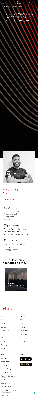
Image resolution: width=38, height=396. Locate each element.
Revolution (24, 331)
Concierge (23, 341)
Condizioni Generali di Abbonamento (9, 391)
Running (4, 345)
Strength (4, 334)
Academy (23, 334)
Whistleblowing (6, 387)
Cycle (3, 323)
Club (21, 320)
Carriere (4, 358)
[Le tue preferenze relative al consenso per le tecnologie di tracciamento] (35, 393)
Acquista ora (27, 2)
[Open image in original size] (19, 2)
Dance (3, 327)
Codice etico (5, 383)
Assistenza (5, 362)
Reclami (4, 365)
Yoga (3, 341)
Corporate (24, 338)
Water (3, 338)
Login (24, 3)
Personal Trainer (17, 6)
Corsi (22, 323)
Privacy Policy (6, 369)
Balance (4, 320)
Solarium (4, 348)
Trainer (22, 327)
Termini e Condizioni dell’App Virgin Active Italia (9, 377)
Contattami (30, 2)
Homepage (6, 6)
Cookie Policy (6, 372)
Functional (5, 331)
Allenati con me (10, 199)
